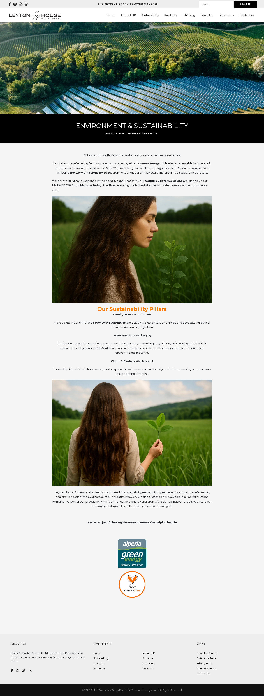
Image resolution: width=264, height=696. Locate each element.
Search (245, 4)
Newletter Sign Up (207, 653)
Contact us (246, 15)
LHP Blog (188, 15)
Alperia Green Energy (144, 163)
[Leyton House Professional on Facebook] (9, 4)
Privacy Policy (205, 663)
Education (207, 15)
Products (170, 15)
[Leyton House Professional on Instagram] (15, 4)
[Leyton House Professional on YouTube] (21, 4)
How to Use (203, 673)
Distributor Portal (207, 658)
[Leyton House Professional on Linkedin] (27, 4)
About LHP (128, 15)
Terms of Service (206, 668)
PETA (86, 322)
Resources (227, 15)
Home (110, 15)
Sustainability (150, 15)
